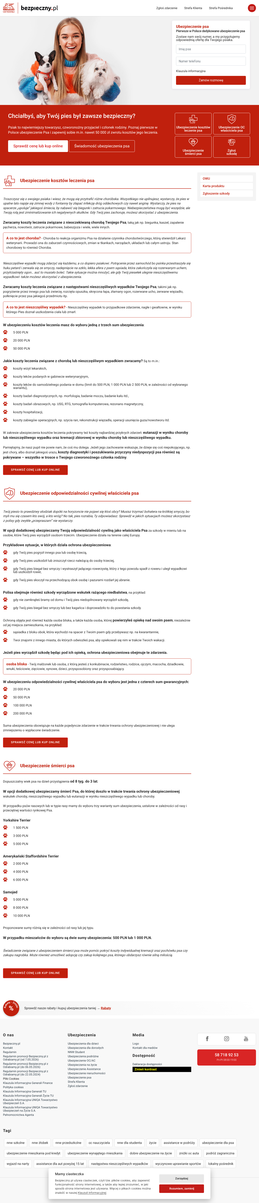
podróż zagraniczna (220, 1153)
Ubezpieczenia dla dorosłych (86, 1048)
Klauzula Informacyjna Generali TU (24, 1091)
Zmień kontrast (146, 1069)
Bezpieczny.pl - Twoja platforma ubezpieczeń (30, 8)
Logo (136, 1043)
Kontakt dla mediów (145, 1048)
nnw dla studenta (129, 1143)
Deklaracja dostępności (147, 1064)
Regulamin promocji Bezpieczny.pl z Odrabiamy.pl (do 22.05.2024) (25, 1073)
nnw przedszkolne (68, 1143)
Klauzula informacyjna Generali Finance (28, 1083)
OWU (206, 178)
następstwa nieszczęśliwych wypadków (119, 1164)
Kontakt (8, 1048)
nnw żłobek (40, 1143)
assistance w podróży (179, 1143)
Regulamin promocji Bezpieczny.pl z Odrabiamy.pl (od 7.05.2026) (25, 1058)
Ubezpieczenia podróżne (83, 1056)
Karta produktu (213, 186)
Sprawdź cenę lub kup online (38, 146)
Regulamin (9, 1052)
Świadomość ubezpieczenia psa (102, 146)
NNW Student (76, 1052)
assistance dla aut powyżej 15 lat (60, 1164)
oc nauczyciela (99, 1143)
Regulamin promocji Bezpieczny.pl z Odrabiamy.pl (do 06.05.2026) (25, 1065)
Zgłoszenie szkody (216, 193)
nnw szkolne (15, 1143)
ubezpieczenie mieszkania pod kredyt (33, 1153)
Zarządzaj (181, 1178)
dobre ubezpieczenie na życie (151, 1153)
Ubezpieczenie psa (79, 1077)
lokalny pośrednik (220, 1164)
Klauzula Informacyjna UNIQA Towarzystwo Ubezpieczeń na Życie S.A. (30, 1109)
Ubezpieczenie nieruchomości (86, 1073)
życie (152, 1143)
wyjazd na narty (18, 1164)
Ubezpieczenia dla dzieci (83, 1043)
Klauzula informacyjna (191, 71)
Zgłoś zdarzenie (166, 8)
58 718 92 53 (226, 1054)
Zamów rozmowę (211, 80)
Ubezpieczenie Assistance (84, 1069)
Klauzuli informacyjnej (92, 1192)
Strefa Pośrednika (221, 8)
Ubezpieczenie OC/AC (81, 1060)
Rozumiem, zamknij (181, 1188)
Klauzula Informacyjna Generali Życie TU (28, 1095)
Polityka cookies (13, 1087)
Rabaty (106, 1008)
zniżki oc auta (189, 1153)
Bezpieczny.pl (11, 1043)
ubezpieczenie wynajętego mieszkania (95, 1153)
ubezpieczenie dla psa (218, 1143)
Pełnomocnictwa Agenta (18, 1115)
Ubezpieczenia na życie (82, 1065)
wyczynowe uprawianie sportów (178, 1164)
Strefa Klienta (193, 8)
